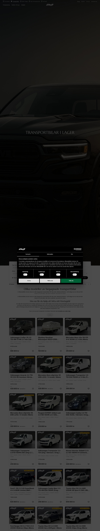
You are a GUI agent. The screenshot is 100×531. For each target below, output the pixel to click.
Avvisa (29, 280)
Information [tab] (50, 254)
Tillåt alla (71, 280)
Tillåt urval (50, 280)
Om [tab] (72, 254)
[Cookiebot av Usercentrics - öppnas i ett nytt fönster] (75, 249)
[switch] (42, 274)
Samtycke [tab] (28, 254)
